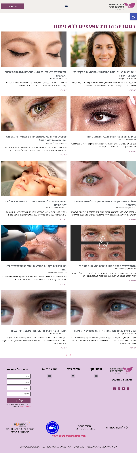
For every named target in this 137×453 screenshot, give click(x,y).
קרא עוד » (132, 90)
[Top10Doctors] (52, 427)
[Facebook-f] (128, 388)
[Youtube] (123, 388)
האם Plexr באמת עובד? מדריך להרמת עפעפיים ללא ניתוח (105, 330)
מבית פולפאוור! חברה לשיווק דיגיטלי (69, 435)
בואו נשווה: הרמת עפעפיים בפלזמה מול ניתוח (111, 136)
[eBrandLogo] (20, 424)
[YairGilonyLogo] (121, 370)
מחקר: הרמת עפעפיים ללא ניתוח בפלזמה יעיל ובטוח (38, 330)
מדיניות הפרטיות (25, 407)
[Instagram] (119, 388)
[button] (133, 16)
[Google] (114, 388)
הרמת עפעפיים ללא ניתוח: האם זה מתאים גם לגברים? (107, 266)
